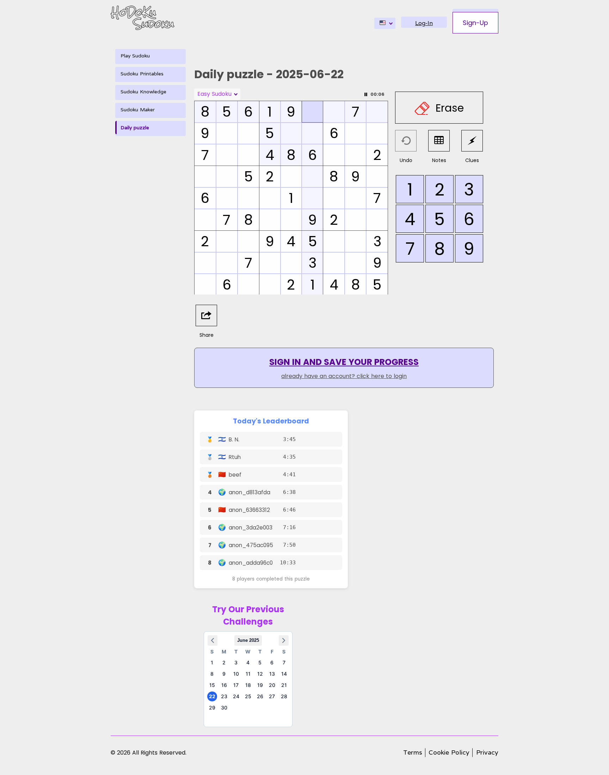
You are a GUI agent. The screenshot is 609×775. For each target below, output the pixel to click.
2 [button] (224, 662)
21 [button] (284, 685)
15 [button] (212, 685)
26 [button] (260, 696)
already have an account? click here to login (344, 376)
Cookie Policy (449, 752)
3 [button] (236, 662)
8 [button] (212, 674)
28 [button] (284, 696)
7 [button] (284, 662)
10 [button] (236, 674)
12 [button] (260, 674)
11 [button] (248, 674)
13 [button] (272, 674)
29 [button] (212, 708)
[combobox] (384, 23)
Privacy (487, 752)
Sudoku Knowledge (143, 91)
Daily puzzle (135, 127)
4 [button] (248, 662)
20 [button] (272, 685)
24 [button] (236, 696)
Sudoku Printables (142, 73)
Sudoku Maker (138, 109)
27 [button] (272, 696)
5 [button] (260, 662)
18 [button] (248, 685)
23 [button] (224, 696)
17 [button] (236, 685)
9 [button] (224, 674)
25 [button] (248, 696)
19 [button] (260, 685)
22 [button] (212, 696)
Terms (412, 752)
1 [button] (212, 662)
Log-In (424, 23)
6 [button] (271, 662)
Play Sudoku (135, 55)
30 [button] (224, 708)
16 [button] (224, 685)
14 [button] (284, 674)
